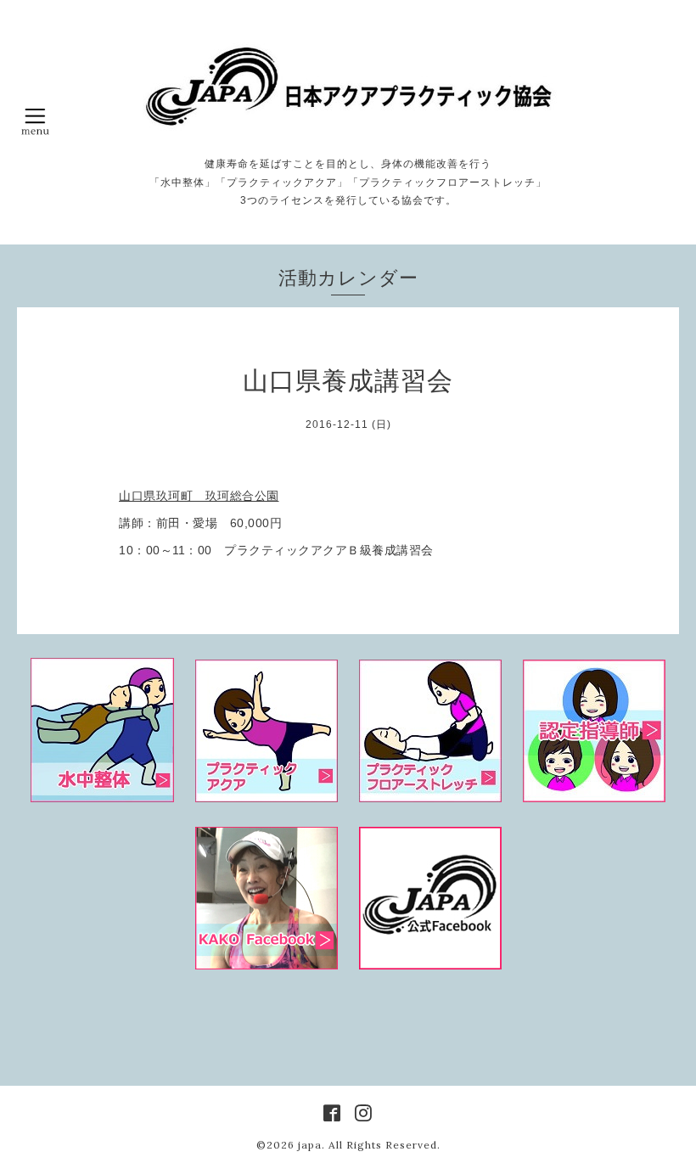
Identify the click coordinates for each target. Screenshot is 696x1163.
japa (310, 1144)
